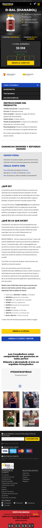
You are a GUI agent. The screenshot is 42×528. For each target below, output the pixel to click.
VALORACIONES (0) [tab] (11, 98)
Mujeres (25, 481)
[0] (34, 3)
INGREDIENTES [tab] (9, 89)
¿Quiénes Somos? (8, 477)
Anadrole (25, 170)
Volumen (26, 473)
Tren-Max (13, 173)
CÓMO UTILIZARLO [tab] (11, 85)
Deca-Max (7, 170)
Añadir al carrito (20, 63)
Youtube (7, 505)
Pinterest (19, 503)
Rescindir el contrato (9, 498)
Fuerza (25, 477)
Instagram (7, 503)
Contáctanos (6, 479)
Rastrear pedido (7, 481)
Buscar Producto (8, 491)
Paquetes (26, 479)
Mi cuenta (5, 475)
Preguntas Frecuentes (10, 483)
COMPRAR (10, 37)
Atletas (4, 489)
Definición (26, 475)
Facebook (31, 503)
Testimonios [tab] (9, 94)
